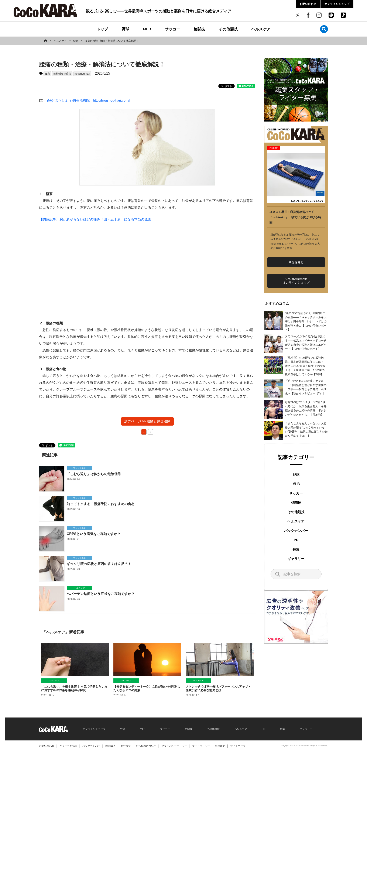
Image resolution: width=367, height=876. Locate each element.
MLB (147, 29)
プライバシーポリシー (174, 745)
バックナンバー (296, 530)
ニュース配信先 (68, 745)
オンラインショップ (337, 4)
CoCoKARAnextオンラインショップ (296, 280)
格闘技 (199, 29)
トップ (102, 29)
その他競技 (228, 29)
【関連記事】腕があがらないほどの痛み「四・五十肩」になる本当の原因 (95, 219)
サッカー (172, 29)
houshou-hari (82, 73)
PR (296, 540)
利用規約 (220, 745)
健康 (75, 40)
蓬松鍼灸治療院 (62, 73)
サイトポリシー (201, 745)
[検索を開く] (324, 29)
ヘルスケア (261, 29)
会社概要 (126, 745)
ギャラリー (296, 558)
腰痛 (47, 73)
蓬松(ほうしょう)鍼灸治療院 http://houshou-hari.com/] (88, 100)
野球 (125, 29)
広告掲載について (146, 745)
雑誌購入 (110, 745)
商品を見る (296, 262)
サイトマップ (238, 745)
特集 (296, 549)
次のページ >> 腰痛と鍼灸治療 (147, 421)
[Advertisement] (147, 271)
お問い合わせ (308, 4)
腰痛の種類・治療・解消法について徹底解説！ (111, 40)
